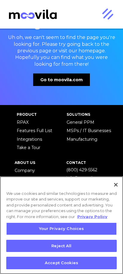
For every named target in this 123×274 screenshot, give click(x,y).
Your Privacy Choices (61, 228)
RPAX (23, 122)
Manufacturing (82, 139)
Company (25, 170)
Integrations (29, 139)
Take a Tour (28, 147)
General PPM (80, 122)
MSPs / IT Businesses (89, 130)
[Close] (115, 184)
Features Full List (34, 130)
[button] (107, 14)
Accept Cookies (61, 262)
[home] (31, 14)
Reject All (61, 245)
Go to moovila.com (61, 79)
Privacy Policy (92, 216)
